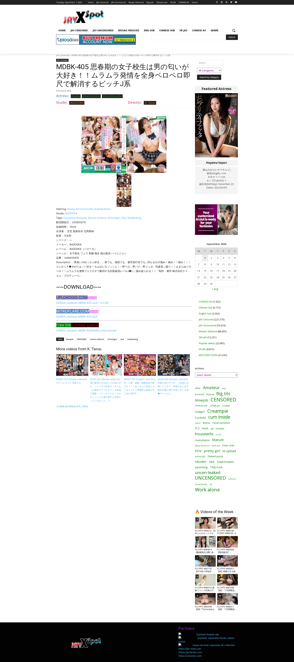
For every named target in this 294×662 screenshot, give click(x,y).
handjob (220, 428)
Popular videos (207, 343)
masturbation (202, 440)
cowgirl (200, 411)
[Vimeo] (231, 2)
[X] (226, 2)
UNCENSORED (210, 478)
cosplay (226, 405)
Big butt (210, 394)
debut (197, 423)
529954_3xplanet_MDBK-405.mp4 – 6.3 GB (82, 302)
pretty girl (212, 451)
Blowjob (81, 217)
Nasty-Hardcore (202, 445)
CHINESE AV (205, 301)
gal (212, 428)
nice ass (216, 445)
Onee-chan (228, 445)
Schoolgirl (114, 217)
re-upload (229, 451)
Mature (218, 440)
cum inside (219, 417)
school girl (200, 456)
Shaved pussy (215, 456)
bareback (199, 394)
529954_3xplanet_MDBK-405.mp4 (76, 316)
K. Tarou (150, 103)
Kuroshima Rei (112, 96)
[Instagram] (222, 2)
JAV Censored (62, 55)
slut (122, 339)
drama (206, 422)
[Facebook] (217, 2)
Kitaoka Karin (91, 96)
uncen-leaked (207, 472)
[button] (234, 30)
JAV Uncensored (207, 325)
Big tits (223, 393)
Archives (199, 368)
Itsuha (76, 96)
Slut (123, 217)
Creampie (217, 411)
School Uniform (97, 217)
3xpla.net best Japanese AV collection (213, 645)
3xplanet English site (207, 634)
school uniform (97, 339)
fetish (205, 428)
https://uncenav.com (190, 655)
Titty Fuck (216, 467)
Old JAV (203, 337)
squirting (201, 467)
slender (201, 461)
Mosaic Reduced (208, 331)
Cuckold (200, 417)
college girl (215, 405)
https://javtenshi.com (190, 652)
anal (224, 388)
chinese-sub (201, 405)
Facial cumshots (221, 422)
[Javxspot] (83, 17)
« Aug (215, 288)
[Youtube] (236, 2)
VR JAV (202, 349)
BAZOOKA (77, 103)
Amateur (211, 387)
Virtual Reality (201, 484)
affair (198, 388)
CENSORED (82, 339)
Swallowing (134, 217)
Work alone (207, 489)
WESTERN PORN (208, 355)
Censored (69, 217)
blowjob (69, 339)
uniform (232, 479)
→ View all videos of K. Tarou (72, 406)
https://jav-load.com (189, 648)
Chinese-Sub (205, 307)
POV (198, 451)
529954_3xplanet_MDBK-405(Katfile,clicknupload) (86, 330)
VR (211, 484)
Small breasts (225, 462)
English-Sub (205, 313)
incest (218, 434)
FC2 (197, 428)
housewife (204, 434)
